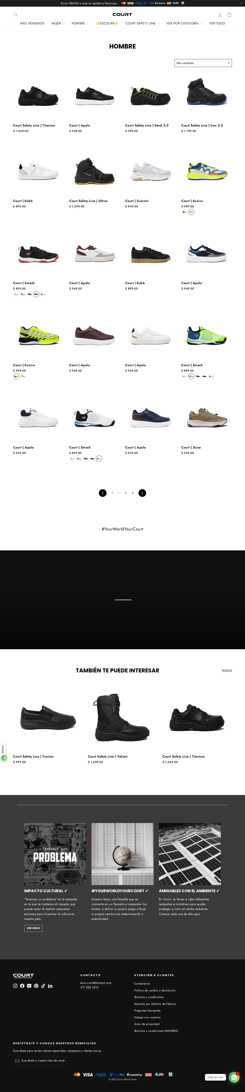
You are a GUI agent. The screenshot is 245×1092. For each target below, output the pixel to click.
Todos (227, 670)
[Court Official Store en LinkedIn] (50, 985)
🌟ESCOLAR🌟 (107, 23)
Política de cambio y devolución (155, 990)
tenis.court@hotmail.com (95, 983)
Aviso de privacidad (146, 1024)
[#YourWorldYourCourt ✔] (122, 854)
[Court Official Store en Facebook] (22, 985)
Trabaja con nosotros (147, 1017)
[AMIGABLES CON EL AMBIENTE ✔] (190, 854)
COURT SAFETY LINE (141, 23)
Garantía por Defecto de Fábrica (155, 1004)
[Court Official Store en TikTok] (43, 985)
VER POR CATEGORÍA (182, 23)
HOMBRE (79, 23)
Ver (125, 605)
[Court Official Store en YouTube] (29, 985)
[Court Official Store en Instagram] (15, 985)
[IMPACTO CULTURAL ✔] (55, 854)
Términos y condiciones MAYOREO (156, 1031)
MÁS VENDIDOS (32, 23)
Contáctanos (142, 983)
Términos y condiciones (149, 997)
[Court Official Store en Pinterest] (36, 985)
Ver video (33, 928)
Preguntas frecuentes (147, 1010)
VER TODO (217, 23)
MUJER (56, 23)
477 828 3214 (89, 987)
